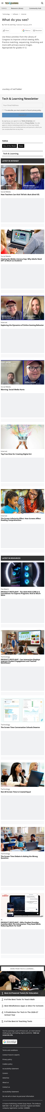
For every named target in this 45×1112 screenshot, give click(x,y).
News (21, 146)
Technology (6, 14)
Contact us (6, 1087)
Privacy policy (7, 1059)
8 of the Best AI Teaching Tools (18, 1021)
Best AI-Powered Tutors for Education (21, 993)
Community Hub (35, 8)
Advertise (6, 1078)
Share (7, 30)
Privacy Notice (29, 123)
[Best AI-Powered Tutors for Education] (22, 983)
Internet (23, 14)
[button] (2, 3)
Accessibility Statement (11, 1092)
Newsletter (39, 30)
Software (15, 14)
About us (6, 1082)
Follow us (27, 30)
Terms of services (27, 121)
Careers (5, 1073)
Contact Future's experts (11, 1055)
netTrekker (17, 89)
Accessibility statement (11, 1069)
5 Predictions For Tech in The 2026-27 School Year (21, 1013)
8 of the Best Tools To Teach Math (19, 999)
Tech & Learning (10, 25)
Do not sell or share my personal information (18, 1096)
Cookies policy (7, 1064)
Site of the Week (9, 146)
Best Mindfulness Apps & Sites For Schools (23, 1006)
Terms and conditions (10, 1050)
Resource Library (17, 8)
